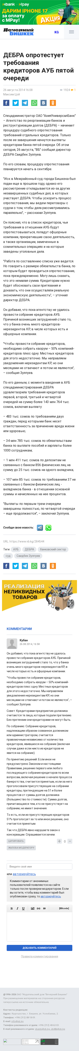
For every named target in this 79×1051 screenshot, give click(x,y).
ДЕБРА (29, 549)
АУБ (16, 549)
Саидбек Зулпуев (28, 555)
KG (56, 32)
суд (8, 555)
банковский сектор (53, 549)
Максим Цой (11, 94)
